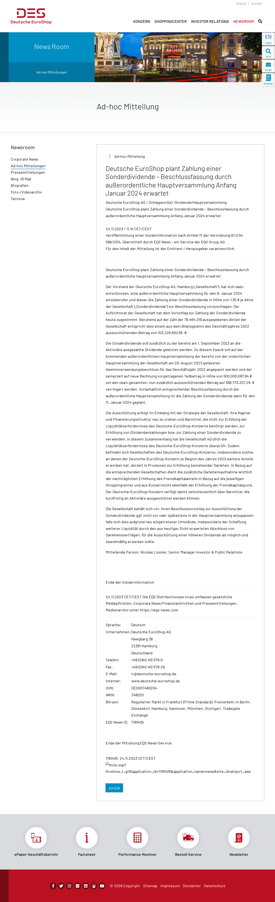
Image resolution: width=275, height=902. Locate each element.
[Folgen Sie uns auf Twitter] (61, 885)
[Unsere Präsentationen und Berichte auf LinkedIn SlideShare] (93, 885)
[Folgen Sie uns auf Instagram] (69, 885)
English (241, 3)
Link (36, 842)
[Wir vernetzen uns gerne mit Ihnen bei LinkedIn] (85, 885)
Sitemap (150, 885)
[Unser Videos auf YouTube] (102, 885)
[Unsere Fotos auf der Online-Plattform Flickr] (77, 885)
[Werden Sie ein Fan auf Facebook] (53, 885)
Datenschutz (214, 885)
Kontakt (257, 3)
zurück (114, 787)
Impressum (170, 885)
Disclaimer (192, 885)
